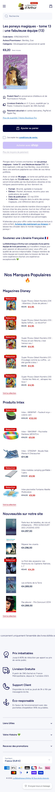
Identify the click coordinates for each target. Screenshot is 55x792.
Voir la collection (9, 393)
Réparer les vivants (29, 544)
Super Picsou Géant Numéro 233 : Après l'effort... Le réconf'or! (36, 321)
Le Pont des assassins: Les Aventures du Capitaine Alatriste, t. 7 (36, 563)
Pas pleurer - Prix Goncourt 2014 (36, 602)
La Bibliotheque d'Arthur (22, 778)
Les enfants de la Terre (31, 583)
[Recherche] (5, 16)
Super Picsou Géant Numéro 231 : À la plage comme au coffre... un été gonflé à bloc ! (36, 360)
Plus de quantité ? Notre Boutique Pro (20, 118)
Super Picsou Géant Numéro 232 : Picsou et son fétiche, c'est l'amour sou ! (36, 340)
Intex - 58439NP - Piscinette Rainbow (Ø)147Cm (34, 432)
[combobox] (27, 16)
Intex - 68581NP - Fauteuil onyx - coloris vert (36, 413)
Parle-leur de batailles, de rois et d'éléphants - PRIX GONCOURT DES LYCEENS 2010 (35, 525)
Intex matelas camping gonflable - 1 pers (36, 471)
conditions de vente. (28, 137)
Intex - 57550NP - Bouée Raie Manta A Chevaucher (34, 452)
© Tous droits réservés (40, 778)
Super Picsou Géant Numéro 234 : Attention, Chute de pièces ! (36, 302)
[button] (50, 6)
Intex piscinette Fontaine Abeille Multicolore (35, 490)
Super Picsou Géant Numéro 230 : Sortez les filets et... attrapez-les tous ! (36, 379)
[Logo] (27, 6)
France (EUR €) (13, 761)
